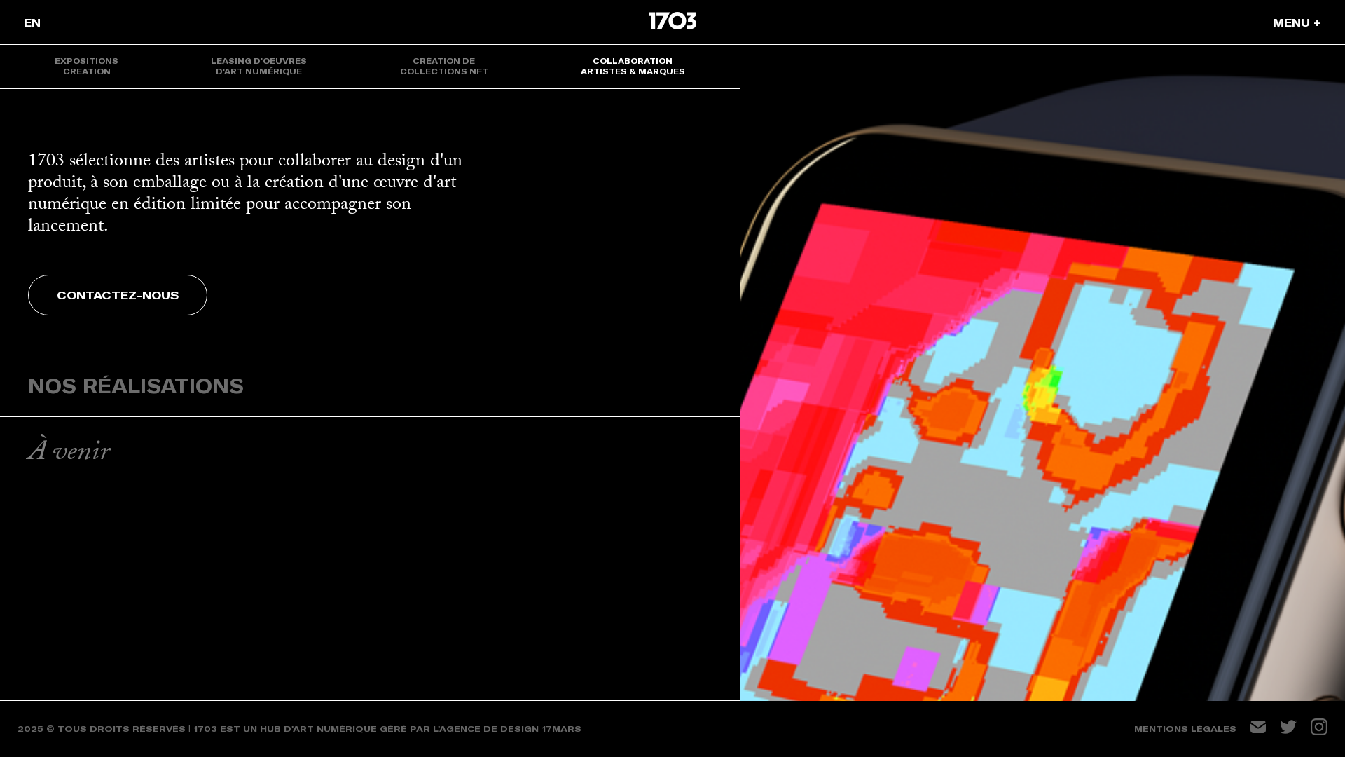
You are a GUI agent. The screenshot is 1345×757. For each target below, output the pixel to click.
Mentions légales (1185, 729)
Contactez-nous (118, 295)
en (32, 22)
